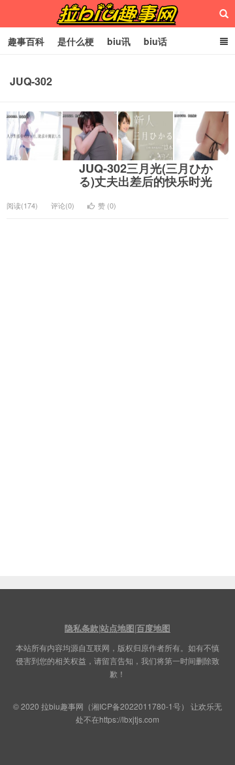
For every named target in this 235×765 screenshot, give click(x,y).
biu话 (155, 41)
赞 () (107, 205)
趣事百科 (26, 41)
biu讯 (119, 41)
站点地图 (117, 628)
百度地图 (153, 628)
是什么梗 (75, 41)
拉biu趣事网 (117, 13)
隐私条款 (82, 628)
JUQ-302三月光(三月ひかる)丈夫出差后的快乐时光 (146, 175)
